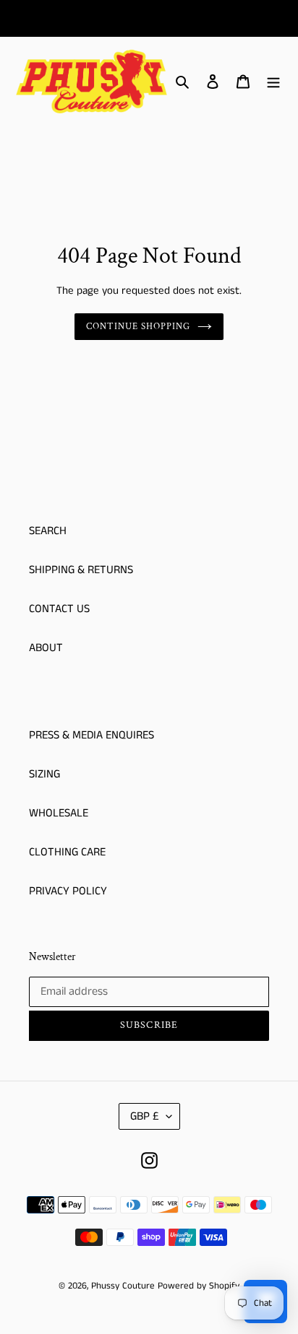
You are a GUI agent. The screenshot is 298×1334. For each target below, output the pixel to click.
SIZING (44, 774)
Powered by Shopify (198, 1286)
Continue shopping (138, 327)
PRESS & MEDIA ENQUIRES (91, 735)
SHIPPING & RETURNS (81, 570)
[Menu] (273, 81)
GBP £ (144, 1116)
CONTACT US (59, 609)
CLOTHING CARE (67, 852)
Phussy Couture (124, 1286)
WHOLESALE (58, 813)
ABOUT (46, 648)
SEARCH (48, 531)
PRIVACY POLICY (68, 891)
